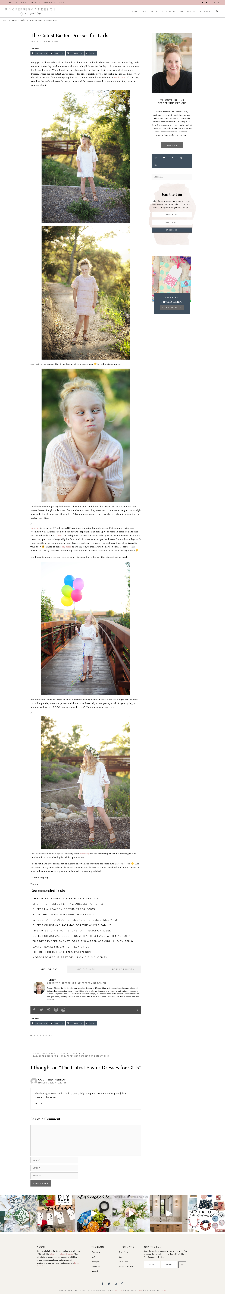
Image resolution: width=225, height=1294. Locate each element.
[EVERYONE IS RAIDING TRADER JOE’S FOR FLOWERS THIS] (131, 1213)
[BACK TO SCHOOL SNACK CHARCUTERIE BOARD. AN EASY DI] (94, 1213)
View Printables (171, 308)
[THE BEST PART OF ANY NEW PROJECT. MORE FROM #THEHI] (19, 1213)
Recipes (95, 1261)
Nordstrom (119, 77)
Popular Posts (123, 969)
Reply (38, 1103)
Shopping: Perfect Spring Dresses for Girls (68, 903)
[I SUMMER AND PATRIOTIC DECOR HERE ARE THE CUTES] (206, 1213)
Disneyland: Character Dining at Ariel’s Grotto (61, 1054)
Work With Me (126, 1266)
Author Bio (48, 969)
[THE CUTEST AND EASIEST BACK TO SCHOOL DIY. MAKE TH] (56, 1213)
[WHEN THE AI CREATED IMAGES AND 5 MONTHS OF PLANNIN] (169, 1213)
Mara (140, 1290)
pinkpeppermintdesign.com (61, 1254)
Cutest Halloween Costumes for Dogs (64, 909)
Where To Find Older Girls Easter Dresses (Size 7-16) (75, 920)
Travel (95, 1271)
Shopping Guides (19, 20)
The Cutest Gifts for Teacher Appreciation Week (72, 930)
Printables (123, 1261)
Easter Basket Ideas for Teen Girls (61, 946)
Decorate (96, 1252)
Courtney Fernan (52, 1079)
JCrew (59, 535)
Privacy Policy (118, 1290)
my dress (66, 547)
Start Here (123, 1252)
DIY (94, 1256)
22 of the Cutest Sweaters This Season (64, 914)
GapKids (35, 528)
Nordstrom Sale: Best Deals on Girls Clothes (70, 957)
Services (122, 1256)
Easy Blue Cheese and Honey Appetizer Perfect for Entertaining (71, 1056)
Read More (171, 145)
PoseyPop (84, 853)
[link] (12, 2)
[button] (203, 2)
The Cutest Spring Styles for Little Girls (66, 898)
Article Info (85, 969)
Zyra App (163, 1290)
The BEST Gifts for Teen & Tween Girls (63, 952)
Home (5, 20)
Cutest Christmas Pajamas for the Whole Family (72, 925)
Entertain (96, 1266)
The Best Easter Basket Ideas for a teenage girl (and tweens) (83, 941)
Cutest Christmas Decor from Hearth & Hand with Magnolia (82, 936)
